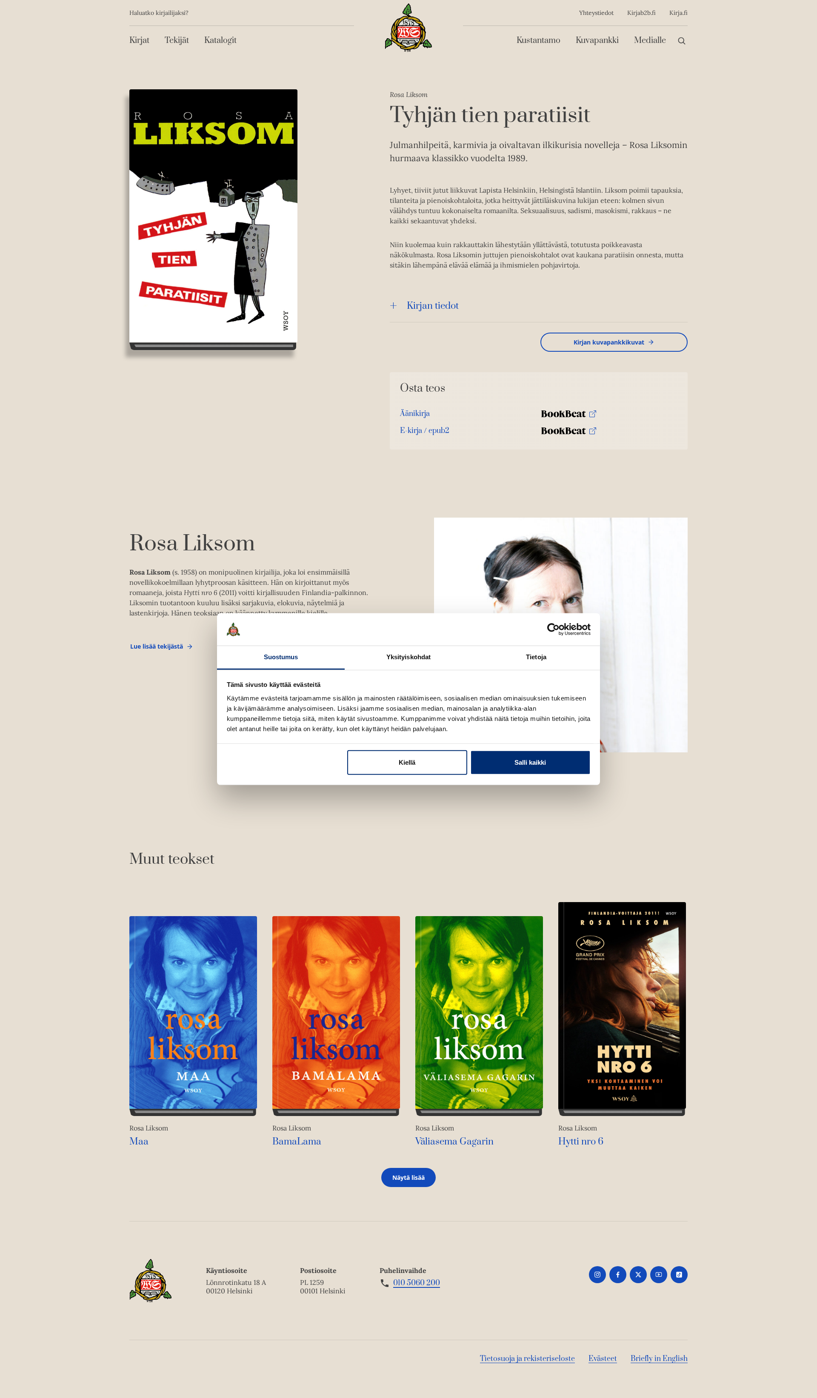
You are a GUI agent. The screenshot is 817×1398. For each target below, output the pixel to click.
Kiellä (407, 762)
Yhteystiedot (596, 13)
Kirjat (139, 40)
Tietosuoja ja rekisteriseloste (527, 1359)
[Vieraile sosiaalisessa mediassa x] (638, 1274)
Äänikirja (415, 415)
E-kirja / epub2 (424, 432)
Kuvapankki (597, 40)
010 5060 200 (416, 1283)
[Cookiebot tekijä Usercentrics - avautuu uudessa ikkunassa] (553, 629)
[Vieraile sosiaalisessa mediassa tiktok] (679, 1274)
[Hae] (681, 40)
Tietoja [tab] (536, 657)
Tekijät (177, 40)
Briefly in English (659, 1359)
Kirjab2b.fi (641, 13)
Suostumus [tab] (281, 657)
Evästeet (602, 1359)
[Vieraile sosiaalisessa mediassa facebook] (617, 1274)
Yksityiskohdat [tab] (408, 657)
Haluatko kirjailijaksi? (159, 13)
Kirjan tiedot (433, 306)
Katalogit (220, 40)
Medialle (650, 40)
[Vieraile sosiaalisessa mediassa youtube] (658, 1274)
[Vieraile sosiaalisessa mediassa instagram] (597, 1274)
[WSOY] (408, 27)
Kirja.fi (678, 13)
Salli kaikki (530, 762)
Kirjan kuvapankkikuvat (609, 342)
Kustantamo (538, 40)
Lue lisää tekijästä (156, 648)
